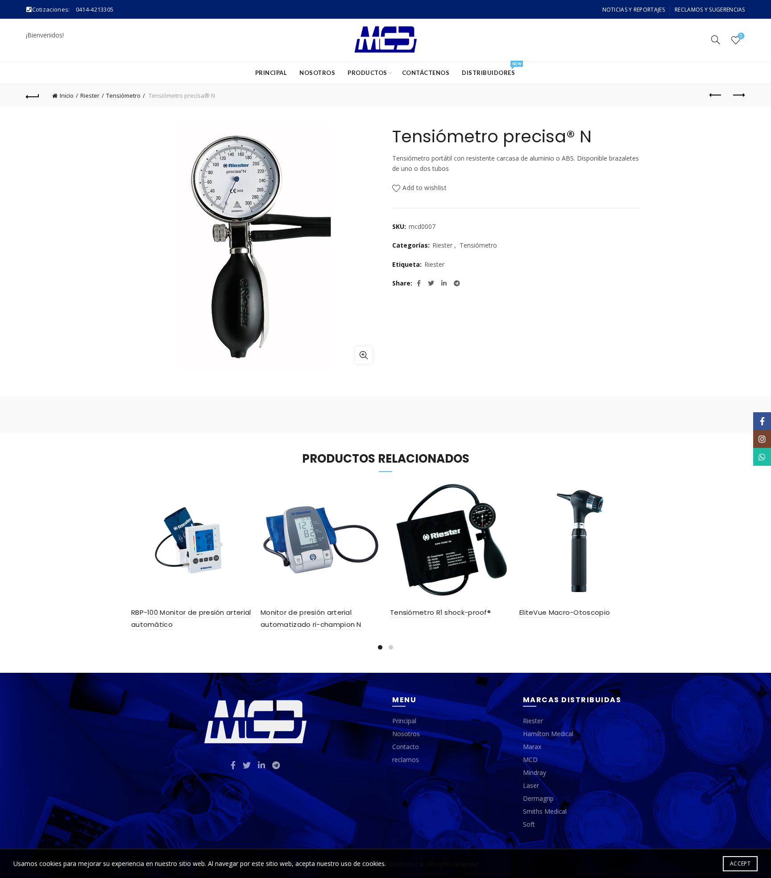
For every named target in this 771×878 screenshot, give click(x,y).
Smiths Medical (545, 811)
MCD (530, 759)
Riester (89, 95)
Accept (740, 863)
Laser (531, 785)
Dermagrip (538, 798)
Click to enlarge (363, 355)
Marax (532, 746)
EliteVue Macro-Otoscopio (564, 612)
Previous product (716, 95)
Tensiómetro (123, 95)
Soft (529, 824)
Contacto (405, 746)
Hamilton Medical (548, 733)
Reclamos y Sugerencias (710, 9)
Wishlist (741, 36)
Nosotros (317, 72)
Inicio (67, 95)
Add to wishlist (424, 187)
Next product (738, 95)
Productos (367, 72)
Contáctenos (426, 72)
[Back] (32, 95)
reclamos (405, 759)
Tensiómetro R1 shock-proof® (440, 612)
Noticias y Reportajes (633, 9)
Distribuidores (491, 69)
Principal (271, 72)
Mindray (534, 772)
